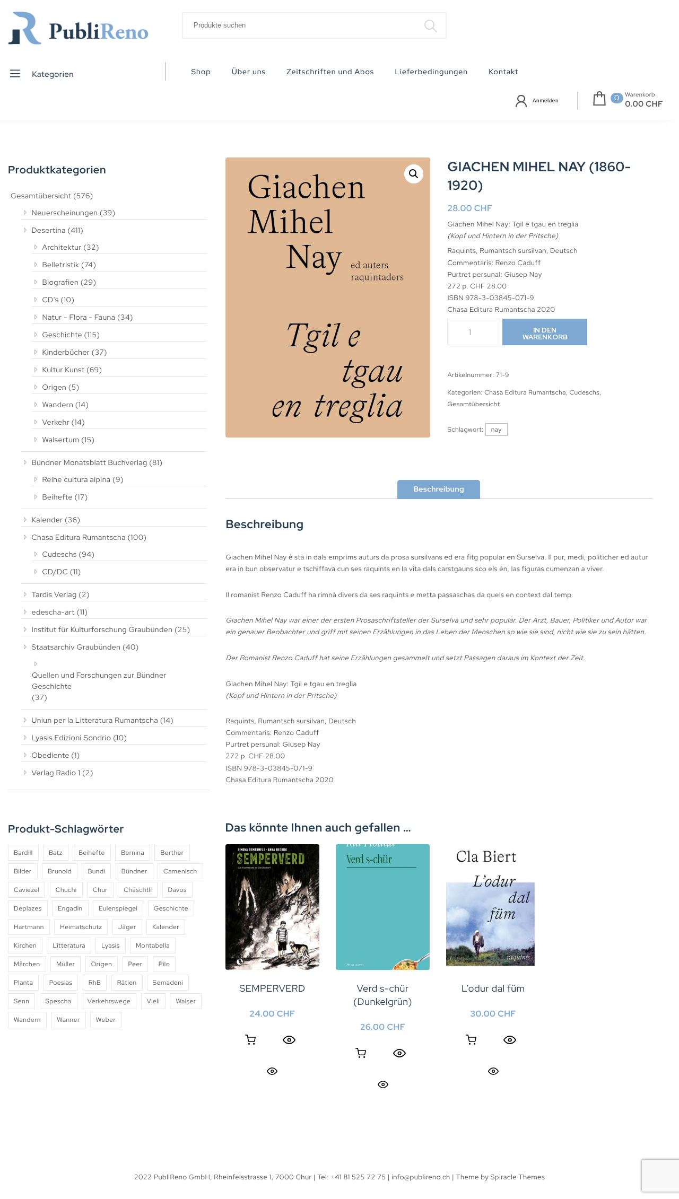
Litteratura (69, 945)
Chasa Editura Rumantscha (79, 537)
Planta (23, 982)
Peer (135, 964)
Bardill (23, 852)
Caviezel (26, 890)
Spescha (59, 1001)
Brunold (60, 871)
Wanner (68, 1020)
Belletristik (61, 265)
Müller (65, 964)
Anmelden (546, 101)
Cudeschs (59, 554)
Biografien (60, 282)
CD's (50, 300)
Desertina (49, 230)
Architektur (62, 247)
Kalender (47, 520)
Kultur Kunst (63, 370)
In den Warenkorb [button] (250, 1040)
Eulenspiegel (118, 908)
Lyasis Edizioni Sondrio (71, 738)
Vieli (153, 1001)
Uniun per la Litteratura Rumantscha (95, 720)
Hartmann (29, 927)
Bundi (96, 871)
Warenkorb (640, 95)
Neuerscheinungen (65, 213)
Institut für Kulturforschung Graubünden (102, 630)
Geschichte (62, 335)
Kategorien (52, 73)
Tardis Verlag (54, 595)
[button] (413, 173)
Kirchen (25, 945)
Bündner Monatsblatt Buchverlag (89, 463)
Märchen (27, 964)
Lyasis (110, 945)
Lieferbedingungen (431, 72)
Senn (21, 1001)
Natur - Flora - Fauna (79, 317)
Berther (172, 852)
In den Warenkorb (545, 334)
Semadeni (168, 982)
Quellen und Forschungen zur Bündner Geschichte (99, 681)
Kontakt (503, 72)
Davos (177, 890)
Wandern (58, 405)
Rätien (127, 982)
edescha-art (53, 612)
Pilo (164, 964)
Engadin (70, 908)
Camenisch (180, 871)
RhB (95, 982)
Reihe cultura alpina (76, 480)
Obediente (50, 755)
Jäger (127, 927)
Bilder (23, 871)
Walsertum (61, 440)
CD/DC (55, 572)
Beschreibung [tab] (438, 489)
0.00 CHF (644, 104)
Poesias (61, 982)
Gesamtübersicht (41, 196)
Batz (56, 852)
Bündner (134, 871)
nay (496, 429)
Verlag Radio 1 (56, 773)
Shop (201, 72)
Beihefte (57, 497)
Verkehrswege (109, 1001)
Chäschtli (138, 890)
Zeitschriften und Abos (330, 72)
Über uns (249, 72)
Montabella (153, 945)
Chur (100, 890)
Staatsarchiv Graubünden (76, 647)
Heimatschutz (81, 927)
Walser (186, 1001)
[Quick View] (289, 1040)
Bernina (132, 852)
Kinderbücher (66, 352)
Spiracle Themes (518, 1177)
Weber (106, 1020)
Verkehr (56, 422)
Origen (54, 387)
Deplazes (28, 908)
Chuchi (66, 890)
